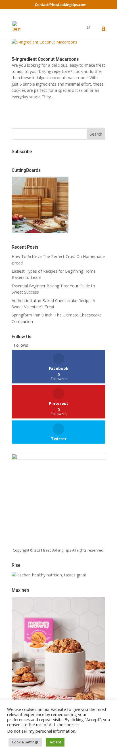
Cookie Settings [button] (25, 742)
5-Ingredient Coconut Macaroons (45, 59)
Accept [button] (55, 742)
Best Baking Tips (57, 550)
